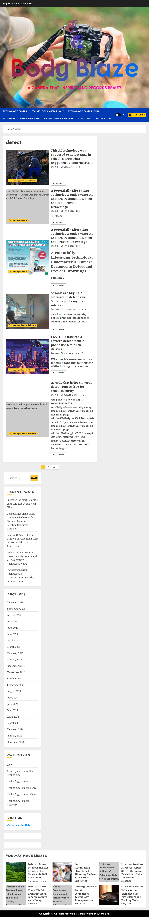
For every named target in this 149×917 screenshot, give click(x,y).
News (10, 764)
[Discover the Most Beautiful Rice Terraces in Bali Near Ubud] (16, 872)
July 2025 (12, 621)
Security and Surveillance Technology (67, 118)
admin (56, 167)
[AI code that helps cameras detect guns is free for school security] (27, 419)
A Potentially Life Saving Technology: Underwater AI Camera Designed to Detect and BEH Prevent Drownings (72, 199)
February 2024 (15, 729)
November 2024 (16, 672)
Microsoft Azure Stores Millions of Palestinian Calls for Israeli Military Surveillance (132, 876)
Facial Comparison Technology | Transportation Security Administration (84, 898)
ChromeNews (85, 913)
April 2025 (13, 640)
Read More (58, 183)
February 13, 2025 (72, 309)
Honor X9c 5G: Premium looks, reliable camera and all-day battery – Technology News (38, 898)
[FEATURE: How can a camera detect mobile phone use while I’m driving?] (27, 356)
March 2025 (13, 646)
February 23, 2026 (38, 881)
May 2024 (12, 710)
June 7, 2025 (69, 167)
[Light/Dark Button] (118, 114)
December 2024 (16, 665)
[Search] (124, 115)
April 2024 (13, 716)
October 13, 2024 (71, 353)
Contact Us (102, 118)
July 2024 (12, 697)
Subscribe (139, 114)
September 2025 (16, 608)
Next (55, 467)
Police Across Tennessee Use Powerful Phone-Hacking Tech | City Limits (131, 897)
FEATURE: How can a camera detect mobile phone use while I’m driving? (67, 343)
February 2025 (15, 653)
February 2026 (15, 602)
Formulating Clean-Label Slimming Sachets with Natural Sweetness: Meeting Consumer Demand (21, 521)
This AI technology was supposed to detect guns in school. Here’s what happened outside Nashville (72, 156)
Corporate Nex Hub (18, 825)
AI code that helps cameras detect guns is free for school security (71, 387)
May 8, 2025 (69, 211)
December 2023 (16, 742)
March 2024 (13, 723)
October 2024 (14, 678)
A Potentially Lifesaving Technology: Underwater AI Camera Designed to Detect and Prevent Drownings (72, 236)
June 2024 (12, 704)
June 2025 (12, 627)
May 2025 (12, 634)
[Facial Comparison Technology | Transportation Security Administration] (62, 895)
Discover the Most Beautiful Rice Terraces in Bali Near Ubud (22, 503)
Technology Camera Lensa (83, 111)
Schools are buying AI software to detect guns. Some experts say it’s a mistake (69, 299)
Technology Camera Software (21, 118)
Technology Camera (15, 111)
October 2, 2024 (71, 395)
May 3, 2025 (69, 246)
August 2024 (14, 691)
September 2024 (16, 685)
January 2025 (14, 659)
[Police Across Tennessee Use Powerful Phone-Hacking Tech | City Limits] (109, 895)
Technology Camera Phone (47, 111)
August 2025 (14, 615)
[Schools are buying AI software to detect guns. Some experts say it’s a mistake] (27, 311)
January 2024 (14, 735)
